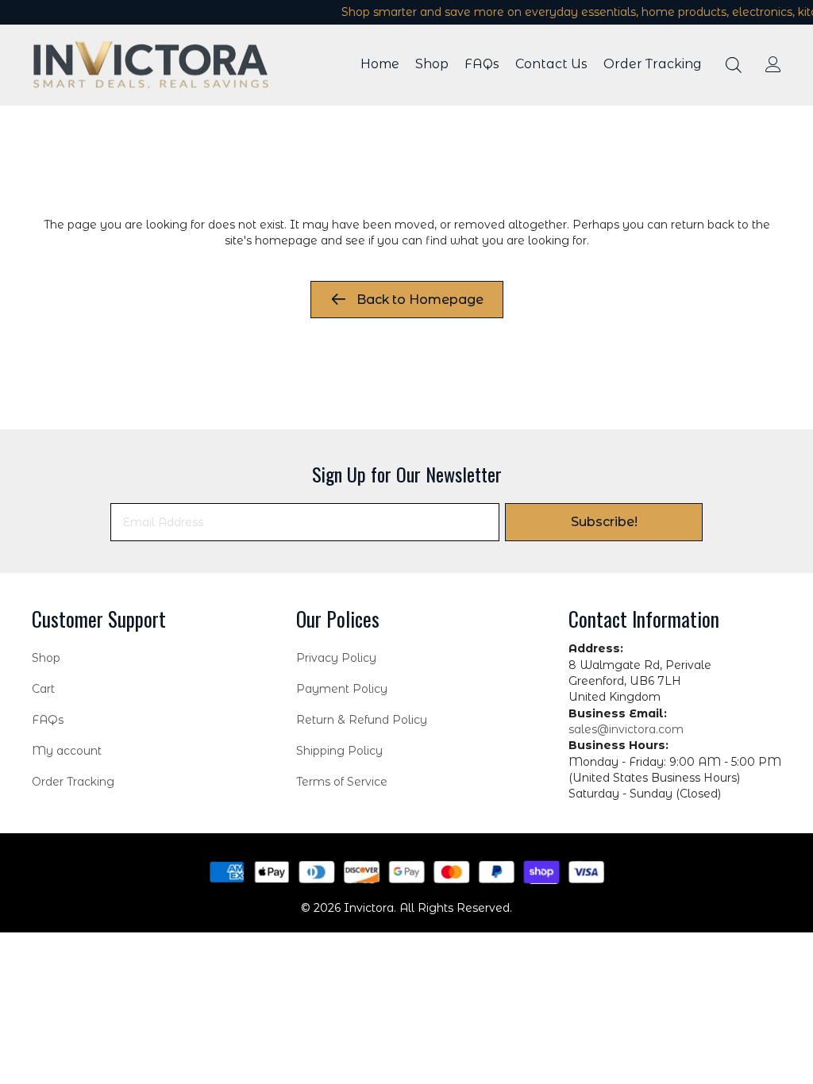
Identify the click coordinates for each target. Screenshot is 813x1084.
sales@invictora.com (626, 729)
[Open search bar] (734, 64)
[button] (604, 522)
